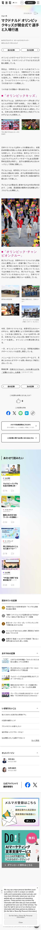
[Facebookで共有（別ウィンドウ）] (8, 413)
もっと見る (35, 740)
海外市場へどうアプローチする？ (12, 732)
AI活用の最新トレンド (9, 720)
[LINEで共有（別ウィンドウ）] (20, 413)
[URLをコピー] (33, 413)
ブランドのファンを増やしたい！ (11, 726)
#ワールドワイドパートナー (21, 40)
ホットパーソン (8, 752)
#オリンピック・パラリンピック (9, 43)
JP (13, 3)
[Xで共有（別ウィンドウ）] (14, 413)
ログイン (30, 3)
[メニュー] (38, 3)
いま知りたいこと (9, 708)
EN (16, 3)
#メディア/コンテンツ (7, 40)
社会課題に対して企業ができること (13, 738)
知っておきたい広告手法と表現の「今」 (14, 714)
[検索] (22, 2)
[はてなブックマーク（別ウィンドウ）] (26, 413)
